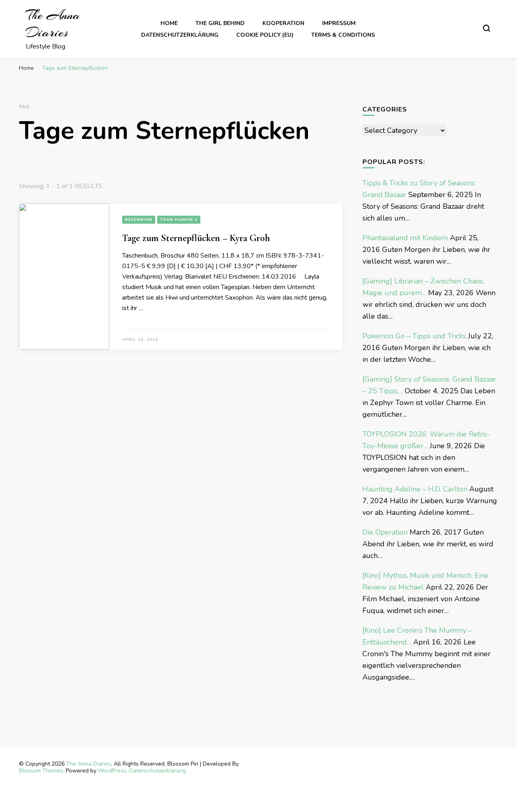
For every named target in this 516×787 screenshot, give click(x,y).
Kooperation (283, 23)
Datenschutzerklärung (179, 35)
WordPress (112, 770)
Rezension (138, 219)
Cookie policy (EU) (264, 35)
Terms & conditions (343, 35)
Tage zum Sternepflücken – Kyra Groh (196, 238)
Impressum (339, 23)
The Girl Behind (220, 23)
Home (169, 23)
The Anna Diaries (53, 24)
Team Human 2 (179, 219)
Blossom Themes (41, 770)
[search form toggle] (486, 28)
